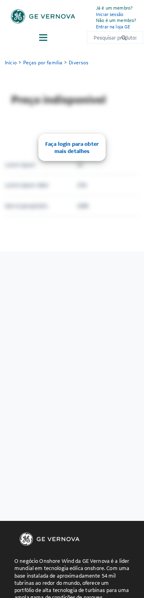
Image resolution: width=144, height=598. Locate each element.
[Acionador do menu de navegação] (43, 37)
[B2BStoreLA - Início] (43, 16)
